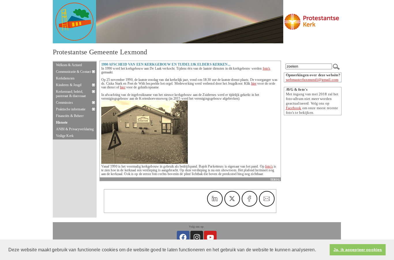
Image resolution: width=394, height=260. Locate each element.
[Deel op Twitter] (232, 199)
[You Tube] (210, 237)
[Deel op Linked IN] (215, 199)
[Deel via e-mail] (267, 199)
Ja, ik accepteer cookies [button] (357, 250)
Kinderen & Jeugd (69, 85)
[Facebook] (183, 237)
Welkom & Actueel (69, 65)
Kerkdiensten (65, 78)
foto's (267, 68)
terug (275, 179)
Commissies (64, 103)
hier (253, 84)
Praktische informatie (71, 109)
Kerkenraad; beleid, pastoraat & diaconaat (71, 94)
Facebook (293, 108)
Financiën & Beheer (70, 116)
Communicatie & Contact (73, 72)
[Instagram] (196, 237)
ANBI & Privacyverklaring (75, 129)
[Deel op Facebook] (249, 199)
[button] (318, 250)
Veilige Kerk (65, 136)
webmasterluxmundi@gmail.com (312, 79)
